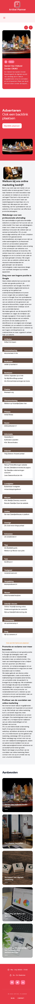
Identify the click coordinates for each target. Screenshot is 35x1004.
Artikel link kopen (10, 342)
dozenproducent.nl (10, 584)
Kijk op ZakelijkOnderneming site (15, 612)
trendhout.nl (8, 562)
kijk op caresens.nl (10, 634)
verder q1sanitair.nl (10, 364)
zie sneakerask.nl (10, 537)
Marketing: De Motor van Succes (15, 915)
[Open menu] (4, 18)
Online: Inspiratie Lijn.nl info (13, 375)
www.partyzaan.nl (10, 426)
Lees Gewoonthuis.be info (13, 475)
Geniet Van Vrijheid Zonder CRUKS (16, 805)
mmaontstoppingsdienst (12, 489)
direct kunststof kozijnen (12, 595)
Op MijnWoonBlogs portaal (13, 378)
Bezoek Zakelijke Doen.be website (16, 503)
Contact (21, 998)
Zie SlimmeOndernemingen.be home (17, 381)
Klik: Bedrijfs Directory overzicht (15, 500)
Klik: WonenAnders (11, 442)
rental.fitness (8, 414)
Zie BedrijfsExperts (10, 548)
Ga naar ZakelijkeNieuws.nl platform (16, 514)
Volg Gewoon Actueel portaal (14, 453)
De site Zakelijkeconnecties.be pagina (17, 467)
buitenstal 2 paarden (11, 440)
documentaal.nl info (11, 353)
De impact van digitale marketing (14, 878)
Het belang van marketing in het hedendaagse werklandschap (16, 950)
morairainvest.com (10, 573)
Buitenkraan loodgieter (12, 486)
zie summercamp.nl (11, 623)
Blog (12, 998)
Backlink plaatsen (12, 126)
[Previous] (26, 27)
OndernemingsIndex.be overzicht (15, 609)
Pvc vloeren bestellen (14, 843)
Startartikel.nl (8, 437)
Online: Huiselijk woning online (15, 606)
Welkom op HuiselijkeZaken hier (15, 403)
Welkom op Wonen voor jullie (14, 550)
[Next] (31, 27)
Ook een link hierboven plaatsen (17, 643)
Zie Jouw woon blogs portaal (14, 525)
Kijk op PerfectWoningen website (15, 465)
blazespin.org (9, 392)
